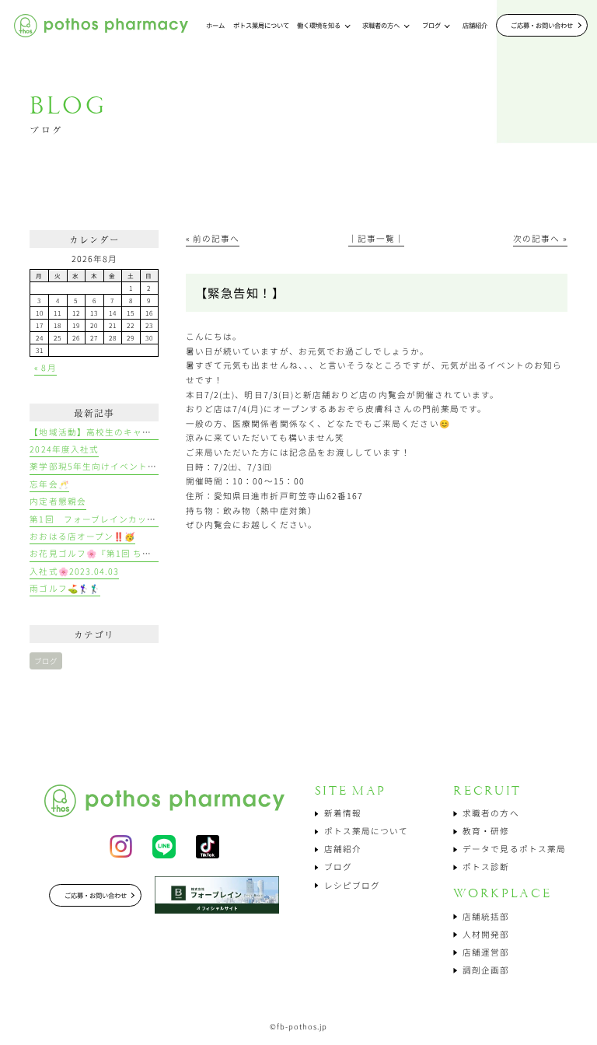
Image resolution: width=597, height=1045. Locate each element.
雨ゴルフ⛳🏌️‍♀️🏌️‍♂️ (65, 588)
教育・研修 (486, 831)
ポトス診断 (486, 866)
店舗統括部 (486, 916)
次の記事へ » (540, 238)
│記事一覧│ (376, 238)
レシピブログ (352, 885)
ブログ (46, 660)
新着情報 (342, 813)
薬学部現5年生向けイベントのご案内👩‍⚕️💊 (118, 466)
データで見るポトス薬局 (514, 849)
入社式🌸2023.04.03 (74, 571)
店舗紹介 (342, 849)
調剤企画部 (486, 970)
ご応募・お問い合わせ (542, 25)
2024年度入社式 (64, 449)
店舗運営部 (486, 952)
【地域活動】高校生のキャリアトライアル (119, 432)
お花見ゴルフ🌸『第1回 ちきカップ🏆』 (115, 553)
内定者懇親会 (58, 501)
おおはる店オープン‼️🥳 (82, 536)
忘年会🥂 (49, 484)
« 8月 (45, 367)
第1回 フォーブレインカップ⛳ (98, 519)
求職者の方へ (490, 813)
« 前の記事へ (212, 238)
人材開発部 (486, 934)
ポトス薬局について (366, 831)
